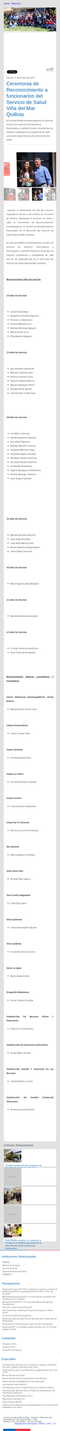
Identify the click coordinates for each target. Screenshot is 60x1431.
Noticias (16, 3)
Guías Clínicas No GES (12, 1402)
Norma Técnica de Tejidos (13, 1375)
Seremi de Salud (9, 1268)
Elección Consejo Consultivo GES (17, 1307)
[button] (52, 169)
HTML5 (41, 1424)
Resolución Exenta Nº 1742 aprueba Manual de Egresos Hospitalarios (27, 1303)
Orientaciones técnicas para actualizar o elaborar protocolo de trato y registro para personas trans (29, 1366)
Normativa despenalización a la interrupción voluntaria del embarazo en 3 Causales (28, 1298)
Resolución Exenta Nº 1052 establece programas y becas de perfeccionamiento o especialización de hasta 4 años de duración (29, 1291)
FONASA (6, 1262)
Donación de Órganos (12, 1350)
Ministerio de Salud (11, 1265)
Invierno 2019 (8, 1347)
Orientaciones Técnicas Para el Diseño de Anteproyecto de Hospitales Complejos (28, 1391)
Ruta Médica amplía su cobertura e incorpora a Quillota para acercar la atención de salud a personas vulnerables (23, 1244)
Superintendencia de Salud (14, 1271)
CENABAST (7, 1274)
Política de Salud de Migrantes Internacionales (23, 1381)
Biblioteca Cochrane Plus (13, 1399)
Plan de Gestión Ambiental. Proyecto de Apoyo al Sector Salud (27, 1311)
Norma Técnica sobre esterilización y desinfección (24, 1378)
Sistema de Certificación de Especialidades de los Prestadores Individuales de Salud (30, 1406)
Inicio (6, 3)
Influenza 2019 (9, 1344)
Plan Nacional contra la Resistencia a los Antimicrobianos (28, 1387)
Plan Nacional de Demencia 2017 (17, 1396)
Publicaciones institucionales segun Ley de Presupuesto (27, 1324)
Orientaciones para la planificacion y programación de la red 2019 (29, 1371)
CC (55, 1424)
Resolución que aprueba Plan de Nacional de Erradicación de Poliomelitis (29, 1320)
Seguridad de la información (26, 1424)
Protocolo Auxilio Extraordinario (16, 1315)
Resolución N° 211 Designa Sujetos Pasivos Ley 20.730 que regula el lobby (29, 1328)
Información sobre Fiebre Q (14, 1384)
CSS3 (49, 1424)
